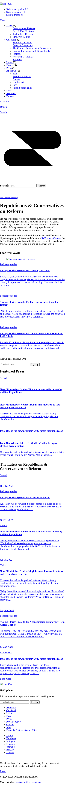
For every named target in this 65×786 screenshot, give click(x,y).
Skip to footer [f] (14, 15)
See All (3, 378)
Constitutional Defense (24, 28)
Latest (9, 713)
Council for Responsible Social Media (31, 51)
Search (3, 185)
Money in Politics (21, 37)
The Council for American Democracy (32, 48)
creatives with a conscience (28, 782)
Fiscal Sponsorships (22, 87)
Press (9, 719)
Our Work (11, 710)
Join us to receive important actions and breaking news (27, 696)
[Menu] (32, 180)
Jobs (15, 85)
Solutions (17, 59)
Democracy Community (9, 198)
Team (15, 73)
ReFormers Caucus (22, 42)
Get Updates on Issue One (13, 358)
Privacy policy (13, 721)
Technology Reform (23, 34)
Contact (10, 724)
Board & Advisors (22, 76)
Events (9, 716)
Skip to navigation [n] (17, 9)
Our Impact (18, 82)
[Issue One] (6, 4)
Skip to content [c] (15, 12)
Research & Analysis (23, 56)
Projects (17, 53)
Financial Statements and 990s (21, 730)
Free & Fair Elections (23, 31)
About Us (11, 707)
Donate (16, 79)
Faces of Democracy (23, 45)
